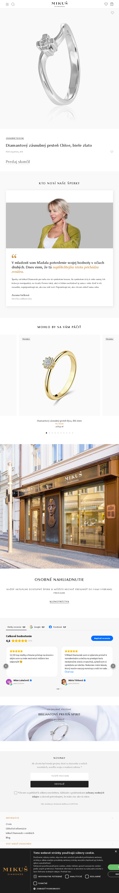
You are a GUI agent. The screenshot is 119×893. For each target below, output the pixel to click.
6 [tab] (61, 433)
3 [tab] (52, 433)
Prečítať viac (66, 871)
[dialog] (59, 870)
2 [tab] (49, 433)
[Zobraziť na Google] (9, 682)
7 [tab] (63, 433)
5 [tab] (58, 433)
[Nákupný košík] (112, 4)
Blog (8, 838)
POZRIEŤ (59, 720)
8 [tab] (66, 433)
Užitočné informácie (16, 829)
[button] (6, 666)
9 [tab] (69, 433)
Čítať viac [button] (69, 671)
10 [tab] (72, 433)
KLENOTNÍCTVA (59, 602)
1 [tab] (46, 433)
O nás (9, 824)
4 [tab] (55, 433)
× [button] (116, 851)
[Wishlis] (106, 4)
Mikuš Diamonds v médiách (20, 833)
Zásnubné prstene (15, 138)
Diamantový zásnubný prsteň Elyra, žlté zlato (59, 421)
